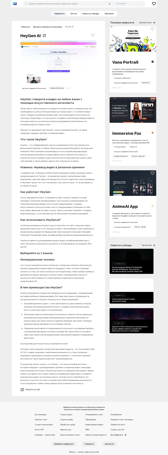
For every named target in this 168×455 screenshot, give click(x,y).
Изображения (116, 414)
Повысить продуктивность (96, 435)
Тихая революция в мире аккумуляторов (123, 300)
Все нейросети (117, 435)
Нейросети (25, 27)
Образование (90, 420)
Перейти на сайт (32, 389)
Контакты (109, 444)
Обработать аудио (67, 425)
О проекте (89, 444)
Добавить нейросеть (63, 444)
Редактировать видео (94, 425)
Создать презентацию (44, 425)
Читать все (147, 245)
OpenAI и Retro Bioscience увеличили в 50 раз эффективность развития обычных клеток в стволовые (130, 329)
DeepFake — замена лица (45, 435)
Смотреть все (145, 22)
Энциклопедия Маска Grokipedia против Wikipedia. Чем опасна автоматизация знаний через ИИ (127, 269)
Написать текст (41, 420)
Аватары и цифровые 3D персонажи (47, 27)
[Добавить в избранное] (93, 35)
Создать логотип (117, 430)
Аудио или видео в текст (70, 435)
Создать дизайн (66, 420)
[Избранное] (154, 3)
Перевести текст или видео (122, 420)
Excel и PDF (39, 430)
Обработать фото (118, 425)
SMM (87, 430)
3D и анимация (40, 414)
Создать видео (66, 414)
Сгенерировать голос (94, 414)
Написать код (65, 430)
